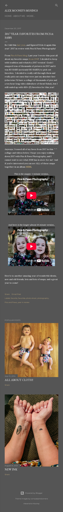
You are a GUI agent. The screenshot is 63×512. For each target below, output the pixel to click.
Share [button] (7, 294)
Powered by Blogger (33, 493)
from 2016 (34, 59)
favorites (21, 298)
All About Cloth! (19, 380)
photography (43, 298)
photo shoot (31, 298)
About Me (19, 16)
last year (21, 45)
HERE (28, 166)
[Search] (56, 5)
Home (8, 16)
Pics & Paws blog (19, 55)
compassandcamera (39, 499)
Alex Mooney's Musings (21, 10)
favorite (14, 298)
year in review (23, 302)
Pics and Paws (11, 302)
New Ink (11, 469)
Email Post (16, 294)
